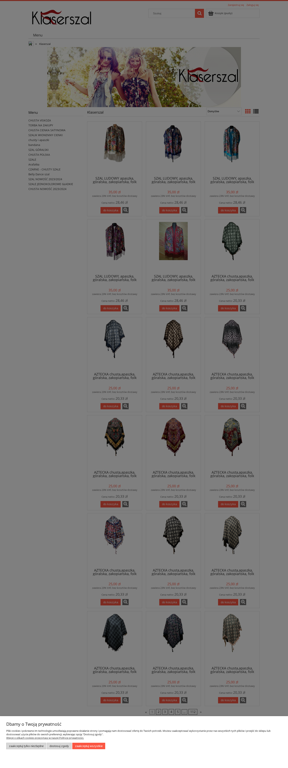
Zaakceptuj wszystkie (89, 746)
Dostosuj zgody (59, 746)
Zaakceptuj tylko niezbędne (26, 746)
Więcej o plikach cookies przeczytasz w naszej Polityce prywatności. (45, 738)
